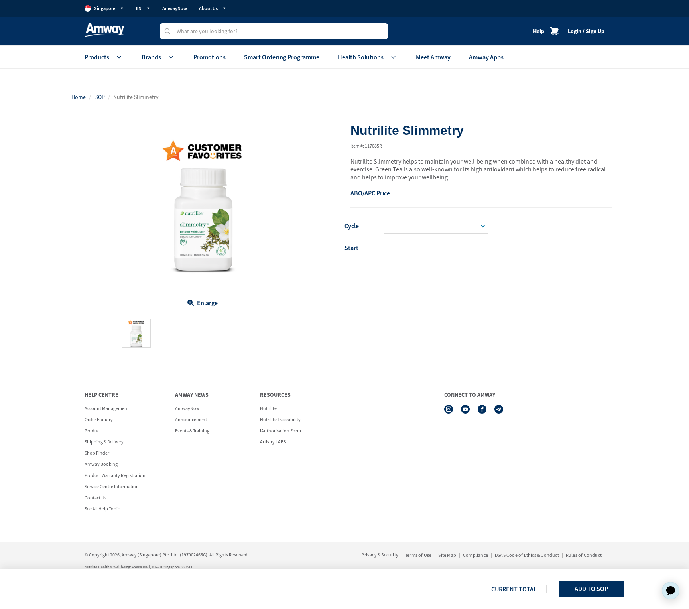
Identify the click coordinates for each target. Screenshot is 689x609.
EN (139, 8)
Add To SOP (591, 589)
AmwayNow (174, 8)
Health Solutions (361, 57)
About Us (208, 8)
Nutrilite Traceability (280, 419)
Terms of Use (418, 555)
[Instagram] (448, 409)
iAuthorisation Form (280, 431)
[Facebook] (482, 409)
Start (351, 248)
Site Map (447, 555)
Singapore (104, 8)
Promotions (209, 57)
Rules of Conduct (584, 555)
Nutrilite (268, 408)
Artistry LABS (273, 442)
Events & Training (192, 431)
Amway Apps (486, 57)
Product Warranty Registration (115, 475)
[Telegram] (498, 409)
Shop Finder (97, 453)
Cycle (351, 226)
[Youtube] (465, 409)
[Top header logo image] (105, 30)
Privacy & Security (379, 555)
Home (78, 97)
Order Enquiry (99, 419)
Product (93, 431)
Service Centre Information (112, 486)
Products (97, 57)
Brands (151, 57)
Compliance (475, 555)
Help (538, 31)
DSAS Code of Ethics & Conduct (527, 555)
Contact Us (95, 498)
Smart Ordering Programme (281, 57)
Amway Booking (101, 464)
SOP (100, 97)
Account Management (107, 408)
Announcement (191, 419)
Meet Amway (433, 57)
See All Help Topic (102, 509)
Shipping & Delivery (104, 442)
